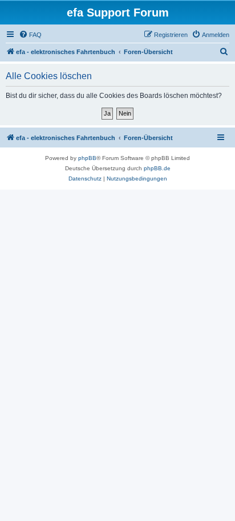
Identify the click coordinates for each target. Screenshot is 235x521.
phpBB (87, 158)
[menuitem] (30, 35)
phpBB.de (157, 168)
